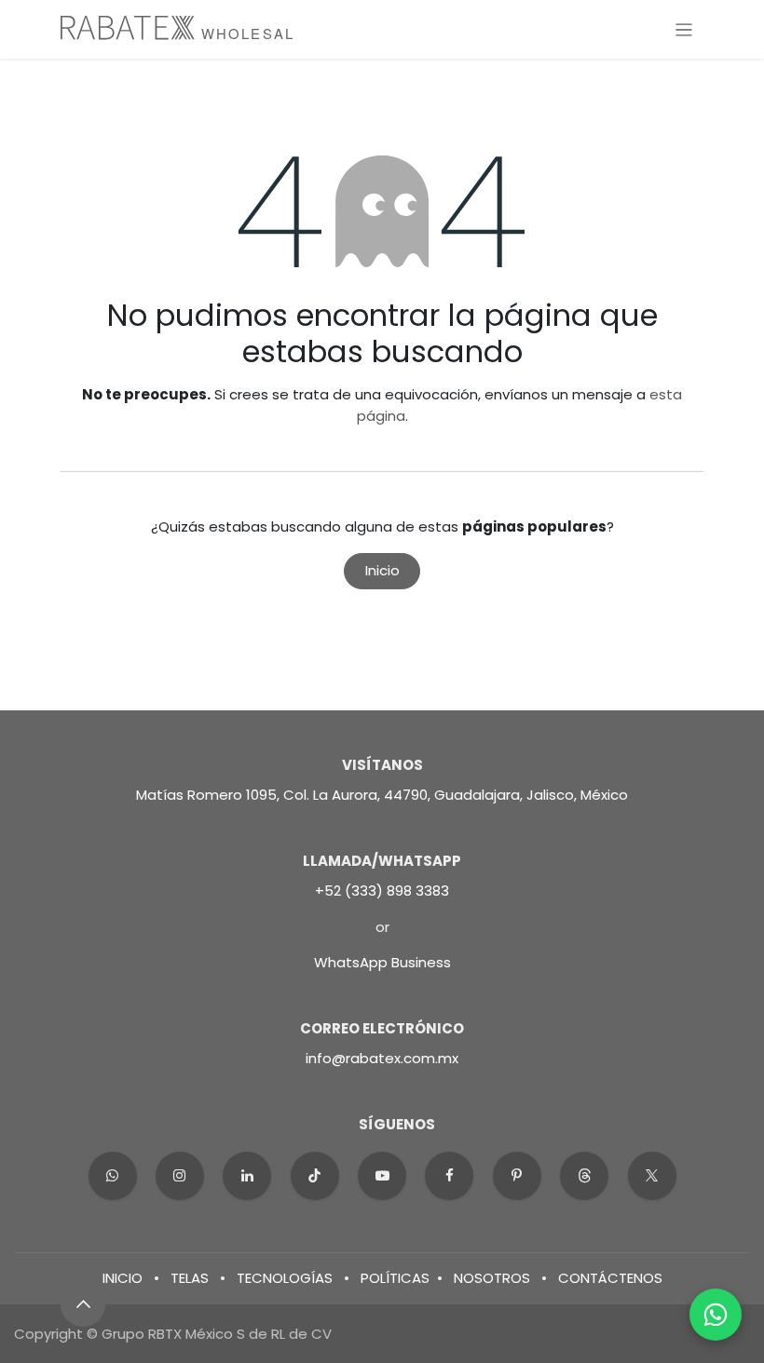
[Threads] (584, 1176)
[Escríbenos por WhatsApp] (715, 1315)
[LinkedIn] (247, 1176)
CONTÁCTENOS (610, 1278)
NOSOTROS (492, 1278)
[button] (83, 1304)
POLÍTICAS (395, 1278)
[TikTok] (315, 1176)
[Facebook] (449, 1176)
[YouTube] (382, 1176)
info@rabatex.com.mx (382, 1058)
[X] (652, 1176)
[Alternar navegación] (684, 29)
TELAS (190, 1278)
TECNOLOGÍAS (285, 1278)
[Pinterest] (517, 1176)
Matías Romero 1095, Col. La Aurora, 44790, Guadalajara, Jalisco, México (382, 794)
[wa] (113, 1176)
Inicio (382, 570)
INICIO (122, 1278)
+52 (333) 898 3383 (382, 890)
